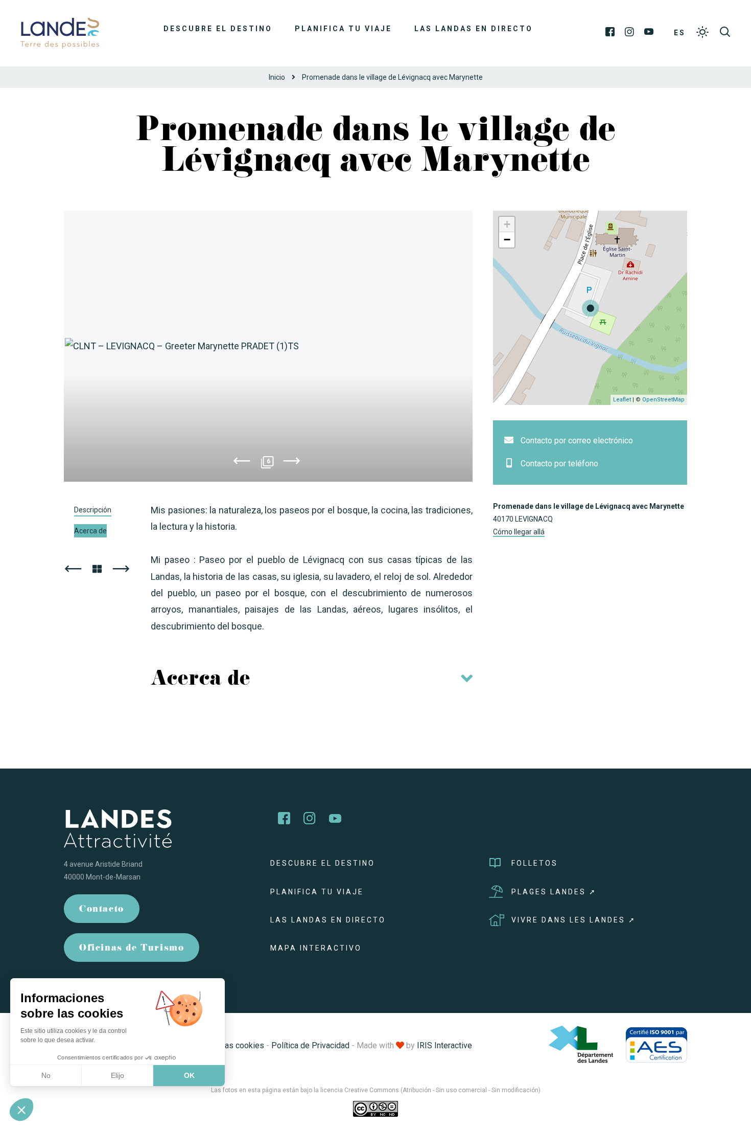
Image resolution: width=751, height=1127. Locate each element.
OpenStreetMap (663, 399)
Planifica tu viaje (343, 29)
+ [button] (507, 224)
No (46, 1075)
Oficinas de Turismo (131, 949)
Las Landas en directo (473, 29)
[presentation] (241, 463)
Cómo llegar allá (519, 532)
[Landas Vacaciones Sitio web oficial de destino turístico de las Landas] (59, 32)
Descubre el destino (217, 29)
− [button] (507, 239)
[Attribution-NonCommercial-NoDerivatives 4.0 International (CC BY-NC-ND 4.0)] (375, 1108)
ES (680, 33)
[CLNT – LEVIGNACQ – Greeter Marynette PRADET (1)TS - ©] (268, 346)
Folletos (534, 863)
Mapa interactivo (316, 948)
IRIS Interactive (444, 1045)
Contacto (101, 910)
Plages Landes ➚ (554, 892)
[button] (21, 1109)
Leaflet (622, 399)
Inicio (277, 77)
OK (189, 1075)
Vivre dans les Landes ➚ (573, 920)
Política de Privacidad (310, 1045)
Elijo (117, 1075)
